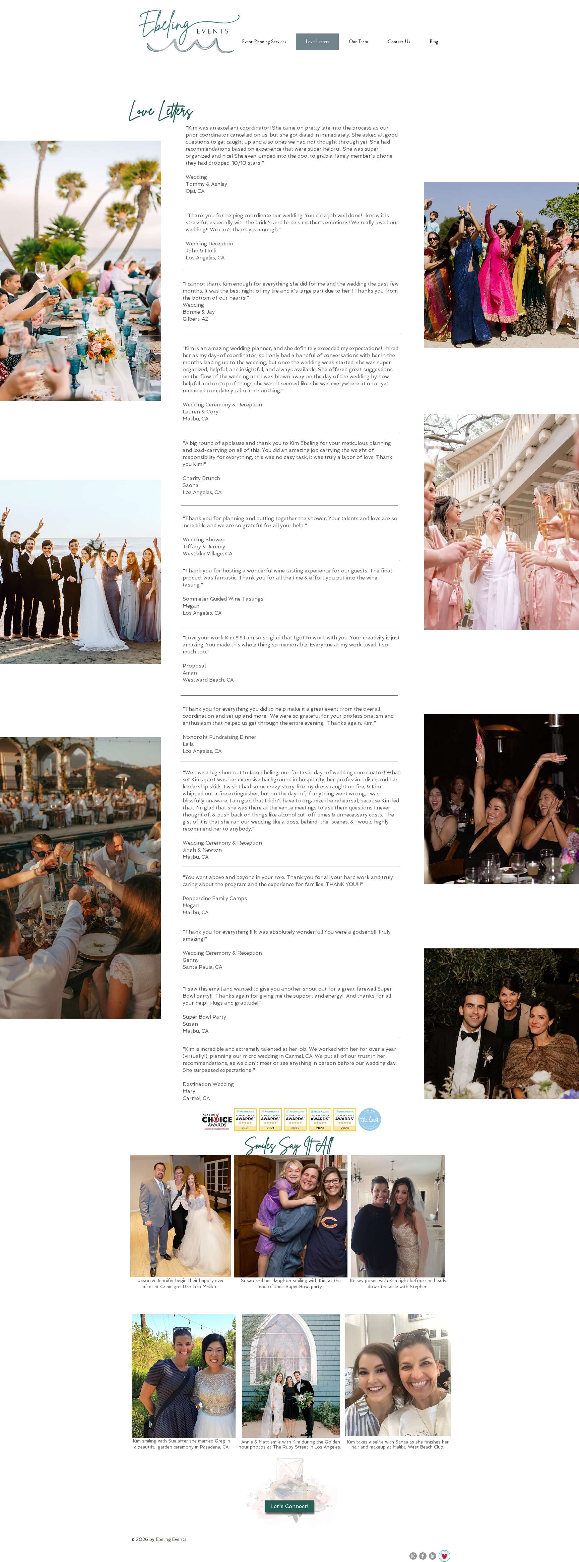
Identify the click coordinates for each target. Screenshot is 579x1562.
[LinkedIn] (432, 1556)
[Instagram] (413, 1556)
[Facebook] (423, 1556)
